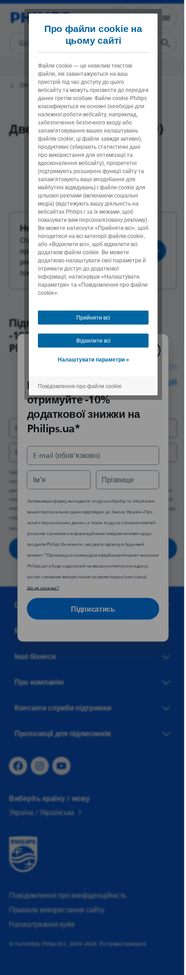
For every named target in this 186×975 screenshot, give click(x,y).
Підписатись (90, 608)
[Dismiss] (148, 350)
